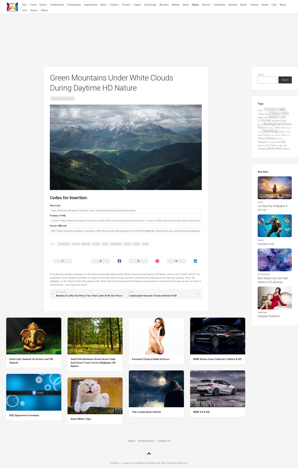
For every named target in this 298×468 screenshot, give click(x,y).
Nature (195, 4)
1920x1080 (63, 244)
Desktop (270, 131)
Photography (74, 4)
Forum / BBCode (58, 226)
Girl (283, 134)
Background (274, 124)
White (145, 244)
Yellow (286, 148)
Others (44, 10)
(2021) (260, 110)
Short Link (55, 205)
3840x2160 (277, 117)
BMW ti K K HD (201, 412)
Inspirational (90, 4)
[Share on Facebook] (107, 261)
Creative (114, 4)
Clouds (75, 244)
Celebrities (219, 4)
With (279, 148)
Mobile (270, 138)
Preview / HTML (58, 215)
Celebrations (57, 4)
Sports (34, 10)
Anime (265, 4)
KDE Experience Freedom (24, 415)
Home (131, 440)
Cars (24, 4)
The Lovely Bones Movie (146, 412)
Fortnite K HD (266, 244)
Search (261, 74)
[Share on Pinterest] (145, 261)
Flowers (126, 4)
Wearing (262, 148)
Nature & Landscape (62, 98)
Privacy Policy (146, 440)
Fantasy (254, 4)
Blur (266, 127)
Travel (33, 4)
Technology (150, 4)
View (285, 145)
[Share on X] (69, 261)
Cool (288, 128)
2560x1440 (279, 113)
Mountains (116, 244)
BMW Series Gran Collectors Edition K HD (217, 359)
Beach (243, 4)
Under (137, 244)
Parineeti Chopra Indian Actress (150, 359)
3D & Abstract (264, 274)
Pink (269, 142)
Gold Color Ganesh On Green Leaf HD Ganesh (31, 361)
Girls (287, 135)
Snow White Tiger (81, 419)
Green (105, 244)
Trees (273, 145)
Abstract (164, 4)
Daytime (86, 244)
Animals (232, 4)
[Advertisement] (149, 37)
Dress (281, 131)
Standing (261, 145)
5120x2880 (264, 120)
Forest (272, 135)
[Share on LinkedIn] (182, 261)
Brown (271, 128)
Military (176, 4)
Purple (273, 142)
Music (283, 4)
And (284, 120)
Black (186, 4)
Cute (274, 4)
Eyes (260, 135)
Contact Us (163, 440)
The (268, 145)
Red (279, 142)
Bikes (103, 4)
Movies (206, 4)
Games (43, 4)
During (96, 244)
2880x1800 (262, 117)
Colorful (283, 128)
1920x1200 (263, 114)
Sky (284, 142)
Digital (137, 4)
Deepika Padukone (269, 316)
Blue (261, 127)
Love (24, 10)
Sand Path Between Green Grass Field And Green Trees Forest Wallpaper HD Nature (93, 363)
